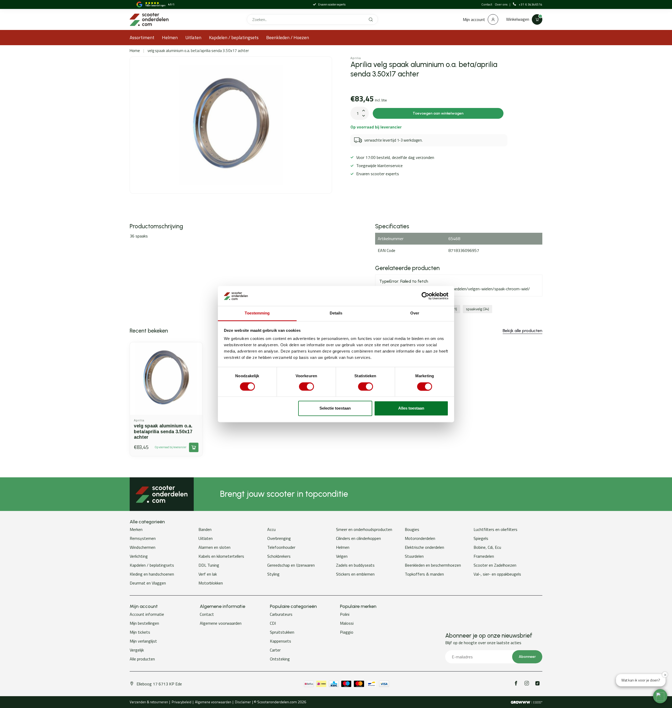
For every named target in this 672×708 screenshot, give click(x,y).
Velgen (342, 556)
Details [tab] (336, 313)
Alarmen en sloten (214, 547)
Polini (344, 614)
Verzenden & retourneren (149, 702)
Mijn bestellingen (144, 623)
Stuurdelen (414, 556)
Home (135, 51)
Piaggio (346, 632)
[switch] (306, 386)
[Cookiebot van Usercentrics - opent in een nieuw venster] (425, 296)
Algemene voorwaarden (221, 623)
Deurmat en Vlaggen (148, 583)
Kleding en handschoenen (152, 574)
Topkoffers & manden (424, 574)
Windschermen (142, 547)
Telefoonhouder (281, 547)
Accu (271, 529)
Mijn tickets (140, 632)
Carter (275, 650)
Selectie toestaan (335, 408)
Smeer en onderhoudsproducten (364, 529)
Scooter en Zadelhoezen (495, 565)
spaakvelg (477, 309)
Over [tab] (414, 313)
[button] (660, 696)
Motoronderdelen (420, 538)
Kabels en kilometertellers (221, 556)
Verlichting (139, 556)
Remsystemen (143, 538)
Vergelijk (137, 650)
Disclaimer (243, 702)
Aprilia (355, 58)
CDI (273, 623)
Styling (273, 574)
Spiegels (481, 538)
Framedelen (484, 556)
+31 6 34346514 (530, 4)
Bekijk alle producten (522, 330)
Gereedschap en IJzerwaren (291, 565)
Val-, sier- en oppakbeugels (497, 574)
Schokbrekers (279, 556)
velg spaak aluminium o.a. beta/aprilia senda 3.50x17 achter (198, 51)
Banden (205, 529)
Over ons (501, 4)
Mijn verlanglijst (143, 641)
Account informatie (147, 614)
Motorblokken (210, 583)
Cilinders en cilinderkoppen (358, 538)
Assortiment (142, 37)
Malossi (347, 623)
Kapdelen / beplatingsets (234, 37)
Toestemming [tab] (257, 313)
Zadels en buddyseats (355, 565)
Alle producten (142, 659)
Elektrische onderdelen (424, 547)
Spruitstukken (282, 632)
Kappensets (280, 641)
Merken (136, 529)
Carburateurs (281, 614)
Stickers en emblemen (355, 574)
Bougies (412, 529)
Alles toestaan (411, 408)
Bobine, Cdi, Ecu (487, 547)
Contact (486, 4)
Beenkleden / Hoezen (287, 37)
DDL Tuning (208, 565)
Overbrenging (279, 538)
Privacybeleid (181, 702)
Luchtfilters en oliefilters (495, 529)
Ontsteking (280, 659)
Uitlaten (193, 37)
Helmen (170, 37)
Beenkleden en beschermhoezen (433, 565)
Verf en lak (207, 574)
